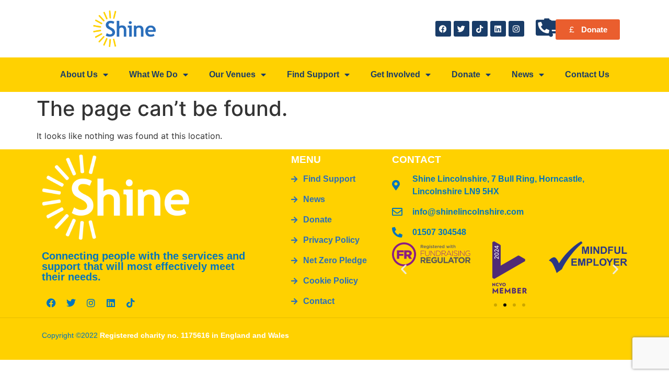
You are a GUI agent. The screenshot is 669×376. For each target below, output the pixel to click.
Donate (466, 74)
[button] (403, 268)
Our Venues (232, 74)
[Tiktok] (480, 29)
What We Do (153, 74)
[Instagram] (516, 29)
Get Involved (395, 74)
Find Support (313, 74)
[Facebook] (443, 29)
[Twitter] (461, 29)
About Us (79, 74)
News (523, 74)
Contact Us (587, 74)
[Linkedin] (498, 29)
